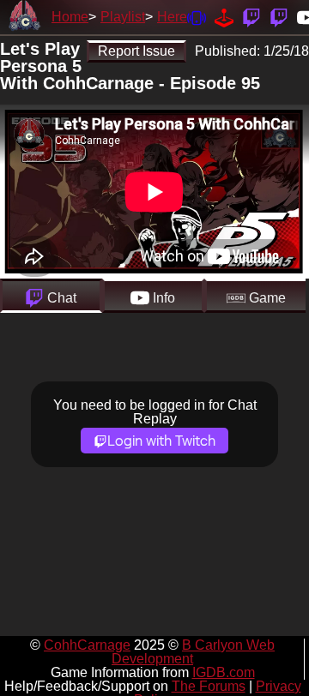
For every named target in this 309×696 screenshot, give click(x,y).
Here (172, 16)
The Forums (208, 686)
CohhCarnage (87, 645)
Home (70, 16)
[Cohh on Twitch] (279, 16)
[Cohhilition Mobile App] (196, 16)
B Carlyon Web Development (193, 652)
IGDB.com (223, 672)
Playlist (122, 16)
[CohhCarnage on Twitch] (251, 16)
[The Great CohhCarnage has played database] (224, 16)
